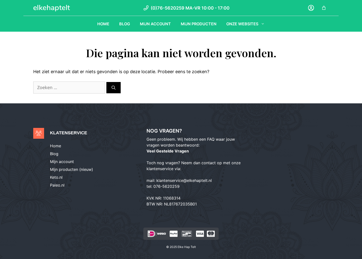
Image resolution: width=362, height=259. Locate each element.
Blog (124, 23)
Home (103, 23)
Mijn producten (198, 23)
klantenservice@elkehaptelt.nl (184, 180)
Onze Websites (242, 23)
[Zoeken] (113, 87)
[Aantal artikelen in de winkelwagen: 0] (324, 8)
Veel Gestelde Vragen (168, 151)
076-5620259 (166, 186)
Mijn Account (155, 23)
